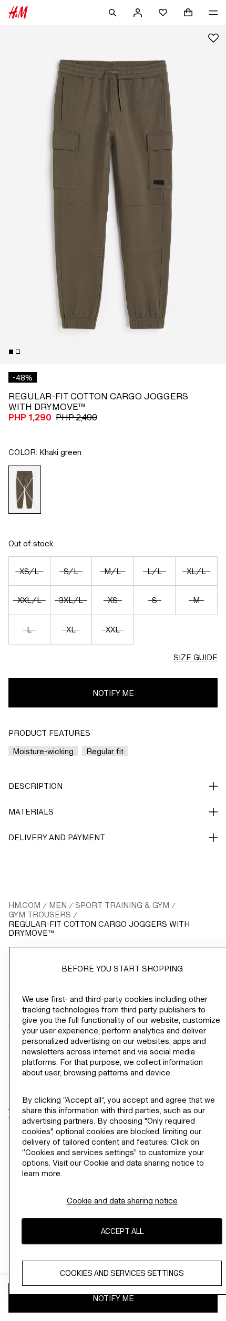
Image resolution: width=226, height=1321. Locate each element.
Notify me (113, 693)
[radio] (25, 489)
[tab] (11, 351)
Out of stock (30, 543)
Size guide (195, 657)
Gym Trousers (39, 914)
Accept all (122, 1231)
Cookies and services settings (122, 1273)
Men (58, 905)
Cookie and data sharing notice (122, 1200)
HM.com (24, 905)
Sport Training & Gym (122, 905)
